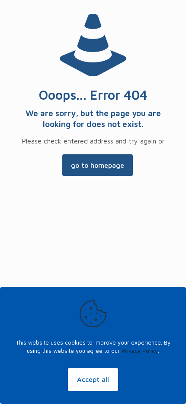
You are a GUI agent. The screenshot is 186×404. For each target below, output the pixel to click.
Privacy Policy (140, 350)
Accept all (93, 379)
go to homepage (97, 165)
